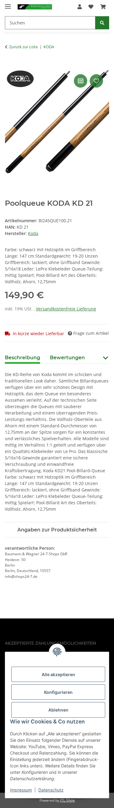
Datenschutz (51, 789)
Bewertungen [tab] (67, 358)
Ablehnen (58, 709)
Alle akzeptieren (58, 674)
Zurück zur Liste (23, 46)
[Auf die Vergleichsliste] (80, 81)
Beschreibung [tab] (22, 358)
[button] (79, 7)
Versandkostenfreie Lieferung (66, 309)
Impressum (21, 789)
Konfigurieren (58, 692)
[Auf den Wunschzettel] (96, 81)
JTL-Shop (67, 800)
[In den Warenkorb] (10, 66)
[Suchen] (102, 22)
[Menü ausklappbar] (8, 4)
